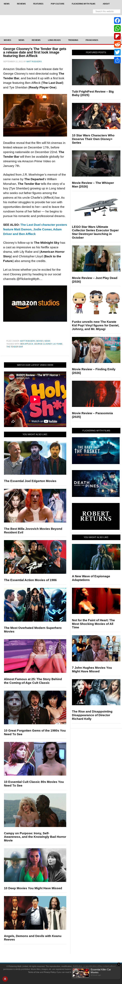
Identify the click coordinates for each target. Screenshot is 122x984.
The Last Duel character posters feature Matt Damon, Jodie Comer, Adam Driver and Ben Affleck (35, 229)
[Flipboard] (117, 36)
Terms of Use (33, 972)
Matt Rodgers (27, 341)
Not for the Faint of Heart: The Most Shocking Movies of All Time (93, 624)
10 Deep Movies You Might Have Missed (33, 888)
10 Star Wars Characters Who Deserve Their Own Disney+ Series (93, 139)
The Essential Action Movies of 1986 (30, 580)
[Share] (117, 60)
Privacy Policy (50, 972)
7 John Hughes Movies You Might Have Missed (92, 669)
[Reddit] (117, 44)
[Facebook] (117, 20)
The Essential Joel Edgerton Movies (30, 481)
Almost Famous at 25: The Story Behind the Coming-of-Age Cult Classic (33, 680)
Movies (40, 341)
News (47, 341)
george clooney (43, 344)
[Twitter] (117, 52)
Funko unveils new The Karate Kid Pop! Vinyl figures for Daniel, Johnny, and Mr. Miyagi (95, 325)
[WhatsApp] (117, 28)
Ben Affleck (26, 344)
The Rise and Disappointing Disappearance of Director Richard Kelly (92, 715)
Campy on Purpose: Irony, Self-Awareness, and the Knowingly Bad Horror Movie (35, 837)
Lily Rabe (57, 344)
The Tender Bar (14, 347)
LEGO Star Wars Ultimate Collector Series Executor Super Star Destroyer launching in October (95, 232)
